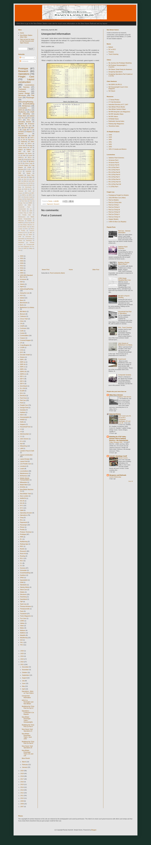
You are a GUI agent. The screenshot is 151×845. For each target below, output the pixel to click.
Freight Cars (26, 76)
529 (31, 183)
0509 (28, 151)
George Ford (22, 203)
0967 (19, 181)
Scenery (26, 87)
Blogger (93, 830)
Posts (23, 58)
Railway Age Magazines (116, 124)
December (25, 667)
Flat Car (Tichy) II (114, 207)
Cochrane (22, 91)
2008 (22, 804)
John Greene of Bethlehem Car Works (125, 344)
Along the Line (26, 126)
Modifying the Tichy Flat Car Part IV (28, 742)
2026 (22, 651)
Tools (24, 161)
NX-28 (32, 222)
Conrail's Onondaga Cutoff (118, 456)
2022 (22, 662)
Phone (32, 228)
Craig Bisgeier (24, 345)
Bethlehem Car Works (25, 153)
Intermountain (22, 209)
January (25, 767)
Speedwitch (21, 238)
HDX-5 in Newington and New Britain (27, 702)
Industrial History (115, 414)
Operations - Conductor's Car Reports (28, 712)
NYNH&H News (114, 119)
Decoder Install (28, 197)
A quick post (122, 359)
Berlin (19, 189)
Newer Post (45, 269)
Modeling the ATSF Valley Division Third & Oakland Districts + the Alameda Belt (118, 438)
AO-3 (19, 185)
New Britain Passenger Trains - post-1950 (27, 736)
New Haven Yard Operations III (27, 747)
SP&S (30, 234)
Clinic (24, 155)
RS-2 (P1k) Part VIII (115, 184)
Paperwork (50, 204)
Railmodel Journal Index (116, 121)
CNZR (32, 112)
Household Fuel (24, 207)
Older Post (95, 269)
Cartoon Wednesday (115, 477)
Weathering (22, 112)
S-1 (30, 130)
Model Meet (22, 116)
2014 (22, 787)
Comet (30, 155)
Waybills (21, 124)
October (24, 672)
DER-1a (27, 193)
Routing (30, 145)
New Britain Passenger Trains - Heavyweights (27, 719)
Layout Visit (21, 145)
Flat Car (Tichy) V (114, 214)
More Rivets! (26, 758)
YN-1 (28, 120)
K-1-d (19, 171)
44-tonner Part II (114, 162)
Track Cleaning (113, 54)
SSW (19, 236)
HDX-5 (29, 143)
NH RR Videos (113, 116)
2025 (22, 653)
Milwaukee (21, 220)
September (25, 675)
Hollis (29, 205)
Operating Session (24, 122)
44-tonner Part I (113, 160)
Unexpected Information (26, 696)
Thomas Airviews (25, 606)
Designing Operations (116, 72)
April (23, 689)
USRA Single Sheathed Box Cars (124, 279)
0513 (25, 179)
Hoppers (29, 131)
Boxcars (20, 133)
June (24, 683)
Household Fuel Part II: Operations (124, 312)
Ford (31, 201)
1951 (110, 142)
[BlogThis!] (66, 201)
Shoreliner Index (114, 126)
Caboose (20, 191)
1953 (110, 147)
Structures (22, 95)
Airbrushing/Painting (25, 102)
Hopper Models (113, 219)
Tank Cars (23, 177)
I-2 (27, 169)
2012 (22, 793)
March (24, 762)
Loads (24, 130)
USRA (25, 248)
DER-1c (24, 195)
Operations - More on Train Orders (28, 692)
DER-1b (22, 364)
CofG (29, 191)
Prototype (23, 68)
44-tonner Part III (114, 165)
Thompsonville (30, 244)
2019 (22, 773)
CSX (31, 189)
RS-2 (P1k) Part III (114, 172)
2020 (22, 771)
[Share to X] (68, 201)
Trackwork (22, 89)
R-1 (26, 232)
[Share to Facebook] (70, 201)
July (23, 681)
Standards (29, 238)
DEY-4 (22, 381)
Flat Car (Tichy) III (114, 210)
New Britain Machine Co (27, 224)
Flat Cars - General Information (124, 231)
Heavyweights (22, 135)
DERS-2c (21, 157)
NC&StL (29, 220)
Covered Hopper (23, 165)
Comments (24, 61)
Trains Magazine (24, 246)
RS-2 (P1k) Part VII (115, 182)
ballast (32, 116)
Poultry (23, 230)
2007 (22, 806)
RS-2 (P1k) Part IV (114, 174)
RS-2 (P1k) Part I (114, 167)
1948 (110, 135)
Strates (20, 240)
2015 (22, 784)
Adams (25, 185)
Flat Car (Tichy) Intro (115, 202)
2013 (22, 790)
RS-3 (30, 159)
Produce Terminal (25, 532)
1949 (110, 137)
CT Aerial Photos (114, 100)
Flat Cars (23, 400)
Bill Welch (31, 161)
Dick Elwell (27, 199)
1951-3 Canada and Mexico (117, 149)
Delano (20, 199)
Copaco (20, 193)
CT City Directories (115, 102)
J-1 (30, 209)
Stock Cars (30, 175)
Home (71, 269)
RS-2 (29, 110)
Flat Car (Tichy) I (114, 205)
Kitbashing (26, 114)
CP (19, 155)
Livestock (28, 171)
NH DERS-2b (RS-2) (115, 84)
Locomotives (29, 85)
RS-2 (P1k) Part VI (114, 179)
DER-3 (30, 195)
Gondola (21, 131)
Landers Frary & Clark (25, 212)
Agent (30, 185)
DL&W (29, 167)
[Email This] (64, 201)
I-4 (31, 169)
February (25, 764)
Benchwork (28, 187)
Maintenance (21, 216)
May (23, 686)
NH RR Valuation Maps (116, 114)
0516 (30, 179)
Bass (19, 187)
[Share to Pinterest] (72, 201)
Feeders (111, 52)
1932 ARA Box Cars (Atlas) (117, 198)
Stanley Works (22, 147)
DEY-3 (26, 128)
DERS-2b (21, 110)
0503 (22, 143)
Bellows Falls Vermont (125, 396)
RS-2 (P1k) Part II (114, 170)
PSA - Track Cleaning (125, 327)
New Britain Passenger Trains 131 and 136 (27, 753)
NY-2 (29, 118)
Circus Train (28, 163)
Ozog (25, 159)
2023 (22, 659)
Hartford (20, 205)
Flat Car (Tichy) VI (114, 217)
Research (56, 204)
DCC (19, 128)
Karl (33, 135)
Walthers (28, 149)
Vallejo (30, 248)
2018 (22, 776)
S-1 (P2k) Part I (113, 186)
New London (24, 496)
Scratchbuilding (28, 104)
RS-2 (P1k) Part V (114, 177)
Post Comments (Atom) (57, 273)
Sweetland (21, 242)
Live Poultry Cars (24, 214)
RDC (31, 232)
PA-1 (26, 228)
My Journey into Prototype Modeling (120, 63)
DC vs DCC (112, 49)
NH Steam (112, 91)
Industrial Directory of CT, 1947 (118, 104)
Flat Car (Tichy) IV (114, 212)
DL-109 (23, 139)
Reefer (29, 173)
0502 (19, 151)
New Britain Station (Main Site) (26, 36)
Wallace (20, 149)
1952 (110, 144)
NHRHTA (20, 222)
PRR (19, 173)
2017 (22, 779)
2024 (22, 656)
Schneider (28, 236)
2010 (22, 798)
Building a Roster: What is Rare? (124, 263)
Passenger (30, 97)
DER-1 (32, 137)
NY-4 (19, 120)
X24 (19, 250)
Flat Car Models (114, 200)
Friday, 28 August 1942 (116, 442)
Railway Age (21, 234)
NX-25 (27, 222)
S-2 (19, 161)
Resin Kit (24, 137)
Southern (20, 175)
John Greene (22, 210)
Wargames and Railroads (117, 475)
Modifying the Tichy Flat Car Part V (28, 725)
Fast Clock (24, 201)
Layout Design (24, 93)
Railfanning (24, 141)
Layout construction (26, 455)
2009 (22, 801)
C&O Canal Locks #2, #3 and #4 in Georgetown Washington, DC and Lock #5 (125, 419)
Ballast (111, 47)
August (24, 678)
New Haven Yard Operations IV (27, 730)
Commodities (22, 108)
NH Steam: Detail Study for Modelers (120, 69)
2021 (22, 664)
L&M (30, 210)
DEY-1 (20, 197)
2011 (22, 795)
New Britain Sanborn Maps (117, 109)
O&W (19, 159)
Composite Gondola (124, 375)
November (25, 670)
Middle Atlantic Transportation (24, 479)
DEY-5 (29, 157)
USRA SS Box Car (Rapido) (117, 222)
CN (21, 163)
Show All (130, 481)
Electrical (20, 169)
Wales (32, 141)
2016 (22, 782)
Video (30, 177)
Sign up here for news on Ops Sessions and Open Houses (27, 41)
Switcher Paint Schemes (116, 158)
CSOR (25, 189)
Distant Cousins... (124, 458)
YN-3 (23, 118)
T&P (31, 147)
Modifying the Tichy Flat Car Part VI (28, 707)
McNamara (26, 106)
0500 (19, 179)
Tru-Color (23, 618)
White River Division (116, 395)
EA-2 (21, 393)
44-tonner (31, 124)
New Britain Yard (24, 226)
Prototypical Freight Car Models (119, 195)
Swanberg (29, 240)
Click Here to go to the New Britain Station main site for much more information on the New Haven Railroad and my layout (61, 23)
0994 (24, 181)
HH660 (30, 203)
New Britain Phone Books (117, 107)
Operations (23, 74)
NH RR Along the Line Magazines (119, 112)
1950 (110, 139)
